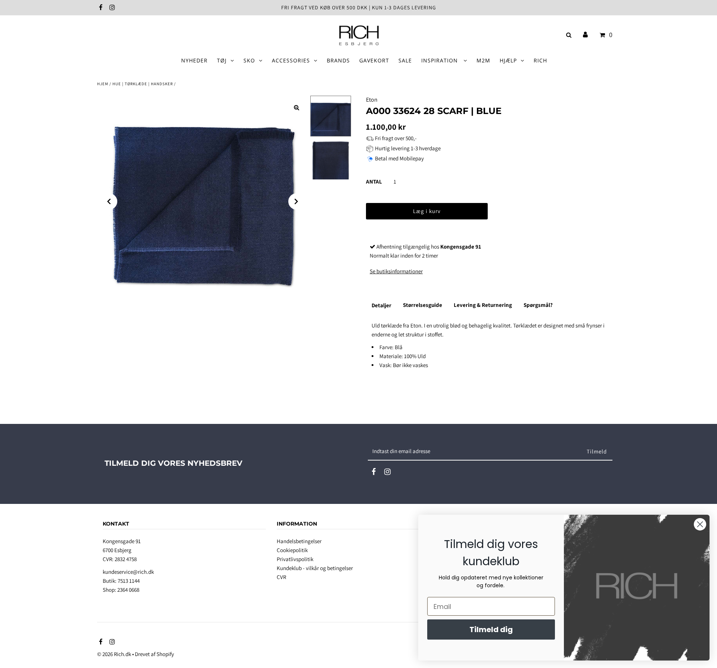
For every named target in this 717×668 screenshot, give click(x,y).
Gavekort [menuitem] (374, 60)
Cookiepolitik (292, 550)
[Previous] (109, 201)
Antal (374, 181)
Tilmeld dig (491, 629)
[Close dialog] (700, 524)
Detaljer (381, 305)
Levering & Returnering (483, 304)
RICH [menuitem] (540, 60)
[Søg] (567, 35)
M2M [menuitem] (483, 60)
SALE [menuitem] (405, 60)
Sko (249, 60)
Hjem (102, 83)
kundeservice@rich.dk (128, 571)
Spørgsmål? (538, 304)
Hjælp (508, 60)
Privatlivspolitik (295, 559)
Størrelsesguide (422, 304)
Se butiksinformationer (396, 271)
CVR (281, 577)
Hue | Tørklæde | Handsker (142, 83)
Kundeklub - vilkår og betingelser (315, 568)
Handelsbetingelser (299, 541)
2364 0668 (128, 589)
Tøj (222, 60)
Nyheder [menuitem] (194, 60)
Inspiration (440, 60)
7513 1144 (129, 580)
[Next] (296, 201)
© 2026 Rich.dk (114, 654)
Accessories (291, 60)
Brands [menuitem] (338, 60)
